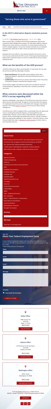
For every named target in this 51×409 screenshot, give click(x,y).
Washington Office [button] (25, 383)
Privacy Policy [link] (20, 393)
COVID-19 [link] (6, 162)
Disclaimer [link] (9, 393)
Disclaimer (5, 289)
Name (4, 249)
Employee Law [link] (8, 174)
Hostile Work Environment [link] (11, 186)
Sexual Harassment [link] (9, 203)
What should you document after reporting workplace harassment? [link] (23, 139)
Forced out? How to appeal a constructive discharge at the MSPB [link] (22, 142)
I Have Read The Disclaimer (13, 293)
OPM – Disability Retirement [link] (12, 193)
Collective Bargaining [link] (10, 160)
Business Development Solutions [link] (32, 393)
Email (5, 264)
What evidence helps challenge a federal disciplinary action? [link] (21, 149)
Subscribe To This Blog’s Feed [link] (12, 224)
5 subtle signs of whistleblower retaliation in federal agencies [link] (21, 147)
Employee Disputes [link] (9, 172)
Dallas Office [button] (25, 329)
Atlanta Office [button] (25, 357)
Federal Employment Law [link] (11, 179)
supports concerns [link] (20, 105)
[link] (25, 4)
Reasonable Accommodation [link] (12, 201)
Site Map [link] (15, 393)
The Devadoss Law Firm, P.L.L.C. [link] (19, 39)
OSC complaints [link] (8, 196)
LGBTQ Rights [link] (8, 189)
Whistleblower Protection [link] (11, 205)
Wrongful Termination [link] (10, 208)
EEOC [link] (39, 39)
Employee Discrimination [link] (11, 169)
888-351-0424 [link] (21, 11)
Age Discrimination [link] (9, 157)
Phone (5, 256)
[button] (47, 11)
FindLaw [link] (42, 393)
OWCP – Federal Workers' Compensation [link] (15, 198)
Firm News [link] (7, 181)
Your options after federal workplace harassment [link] (18, 144)
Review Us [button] (25, 398)
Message (5, 271)
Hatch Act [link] (7, 184)
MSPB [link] (5, 191)
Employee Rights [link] (8, 177)
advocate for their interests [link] (28, 120)
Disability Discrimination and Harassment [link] (16, 165)
